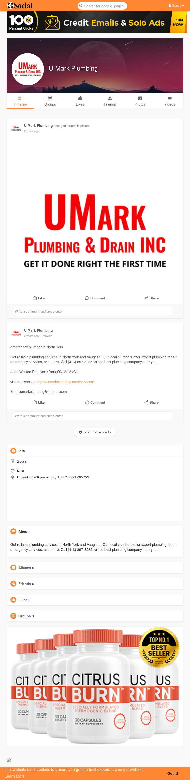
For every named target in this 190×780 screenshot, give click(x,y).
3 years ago (31, 336)
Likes (22, 600)
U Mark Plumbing (73, 67)
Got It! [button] (172, 773)
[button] (102, 5)
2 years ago (31, 131)
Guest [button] (176, 5)
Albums (24, 568)
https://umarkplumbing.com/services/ (65, 381)
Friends (24, 584)
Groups (24, 616)
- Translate (45, 336)
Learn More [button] (15, 776)
